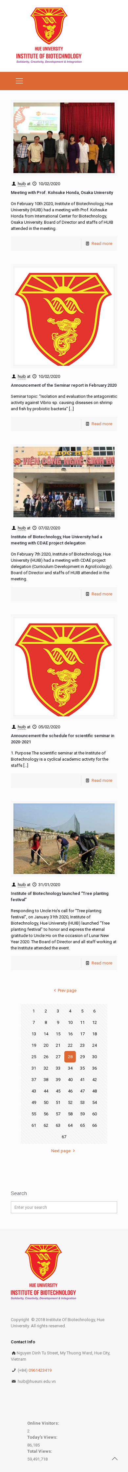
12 (94, 1022)
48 (94, 1091)
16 (70, 1033)
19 (34, 1045)
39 (58, 1079)
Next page (61, 1150)
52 (70, 1102)
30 (94, 1056)
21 (58, 1045)
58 (70, 1113)
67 (64, 1136)
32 (46, 1068)
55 (34, 1113)
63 (58, 1125)
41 (82, 1079)
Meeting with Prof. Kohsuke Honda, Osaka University (62, 192)
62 (46, 1125)
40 (70, 1079)
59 (82, 1113)
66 (94, 1125)
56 (46, 1113)
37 (34, 1079)
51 (58, 1102)
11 (82, 1022)
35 (82, 1068)
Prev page (67, 990)
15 (58, 1033)
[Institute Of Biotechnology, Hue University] (49, 36)
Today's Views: (42, 1437)
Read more (102, 243)
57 (58, 1113)
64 (70, 1125)
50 (46, 1102)
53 (82, 1102)
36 (94, 1068)
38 (46, 1079)
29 (82, 1056)
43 (34, 1091)
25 (34, 1056)
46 (70, 1091)
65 (82, 1125)
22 (70, 1045)
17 (82, 1033)
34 (70, 1068)
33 (58, 1068)
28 (70, 1056)
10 (70, 1022)
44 (46, 1091)
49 (34, 1102)
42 (94, 1079)
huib (22, 183)
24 (94, 1045)
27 (58, 1056)
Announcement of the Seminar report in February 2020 (64, 385)
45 (58, 1091)
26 (46, 1056)
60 (94, 1113)
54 (94, 1102)
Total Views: (40, 1451)
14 (46, 1033)
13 (34, 1033)
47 (82, 1091)
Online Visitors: (43, 1423)
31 (34, 1068)
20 (46, 1045)
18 (94, 1033)
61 (34, 1125)
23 (82, 1045)
